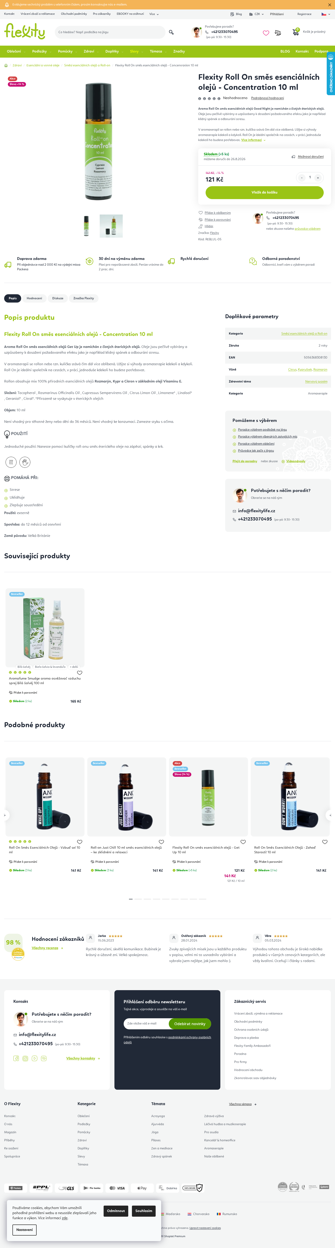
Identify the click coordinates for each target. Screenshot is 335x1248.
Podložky (84, 1124)
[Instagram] (25, 1059)
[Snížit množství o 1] (302, 178)
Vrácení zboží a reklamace (38, 13)
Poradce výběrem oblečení (256, 443)
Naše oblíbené (214, 1156)
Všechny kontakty (80, 1058)
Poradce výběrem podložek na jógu (262, 429)
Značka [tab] (83, 298)
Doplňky (83, 1148)
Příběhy (9, 1140)
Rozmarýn (320, 369)
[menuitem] (16, 52)
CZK (257, 14)
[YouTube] (34, 1059)
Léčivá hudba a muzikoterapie (225, 1124)
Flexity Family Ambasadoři (252, 1046)
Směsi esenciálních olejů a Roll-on (304, 333)
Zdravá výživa (214, 1116)
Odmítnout (116, 1211)
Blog (239, 14)
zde (64, 1218)
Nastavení (24, 1230)
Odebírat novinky (190, 1023)
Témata (83, 1164)
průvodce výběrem (307, 228)
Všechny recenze (45, 948)
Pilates (155, 1140)
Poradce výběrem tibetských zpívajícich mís (267, 436)
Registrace (304, 14)
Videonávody (295, 461)
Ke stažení (11, 1148)
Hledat (171, 32)
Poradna (240, 1054)
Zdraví (82, 1140)
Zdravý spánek (161, 1156)
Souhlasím (143, 1211)
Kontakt (9, 13)
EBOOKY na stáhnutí (130, 13)
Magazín (10, 1132)
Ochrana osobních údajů (251, 1029)
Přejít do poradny (245, 461)
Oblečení (84, 1116)
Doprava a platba (246, 1037)
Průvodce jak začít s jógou (256, 450)
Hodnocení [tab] (34, 298)
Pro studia (211, 1132)
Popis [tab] (13, 298)
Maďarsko (173, 1214)
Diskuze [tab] (57, 298)
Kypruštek (305, 369)
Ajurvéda (157, 1124)
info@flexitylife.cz (256, 511)
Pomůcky (84, 1132)
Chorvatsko (201, 1214)
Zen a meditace (161, 1148)
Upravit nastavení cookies (205, 1228)
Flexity (214, 233)
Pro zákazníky (102, 13)
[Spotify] (44, 1059)
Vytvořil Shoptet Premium (169, 1236)
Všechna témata (240, 1104)
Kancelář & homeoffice (219, 1140)
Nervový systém (316, 381)
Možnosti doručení (311, 156)
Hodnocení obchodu (248, 1070)
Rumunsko (229, 1214)
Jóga (154, 1132)
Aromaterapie (214, 1148)
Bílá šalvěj (23, 666)
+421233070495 (224, 32)
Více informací (251, 140)
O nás (8, 1124)
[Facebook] (16, 1059)
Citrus (292, 369)
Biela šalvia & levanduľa (50, 666)
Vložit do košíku (264, 192)
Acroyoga (158, 1116)
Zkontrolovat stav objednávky (255, 1078)
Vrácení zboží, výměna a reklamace (258, 1013)
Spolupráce (12, 1156)
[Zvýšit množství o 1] (318, 178)
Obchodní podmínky (74, 13)
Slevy (81, 1156)
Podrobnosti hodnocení (267, 98)
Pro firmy (240, 1062)
